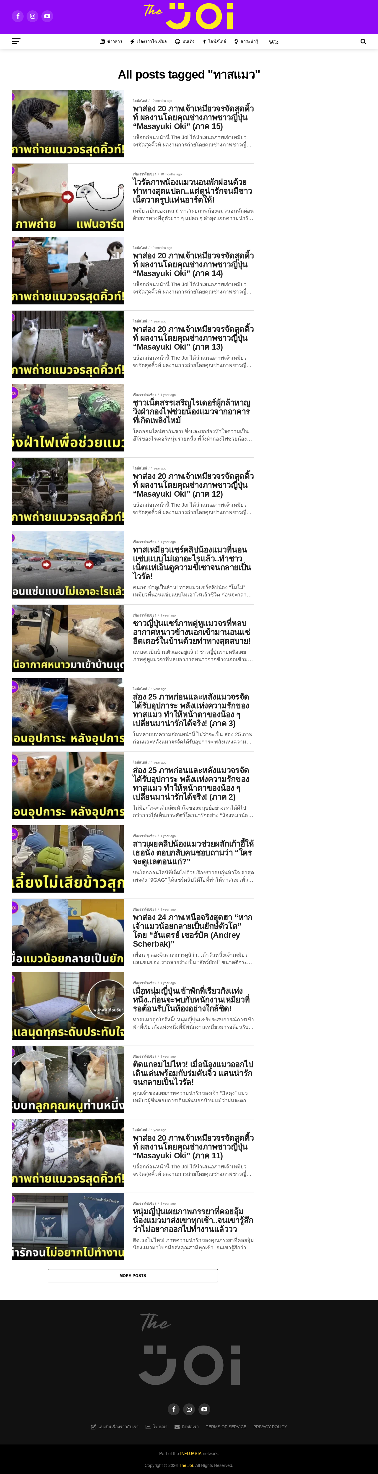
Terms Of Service (226, 1426)
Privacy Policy (270, 1426)
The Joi (186, 1465)
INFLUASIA (191, 1453)
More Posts (133, 1275)
